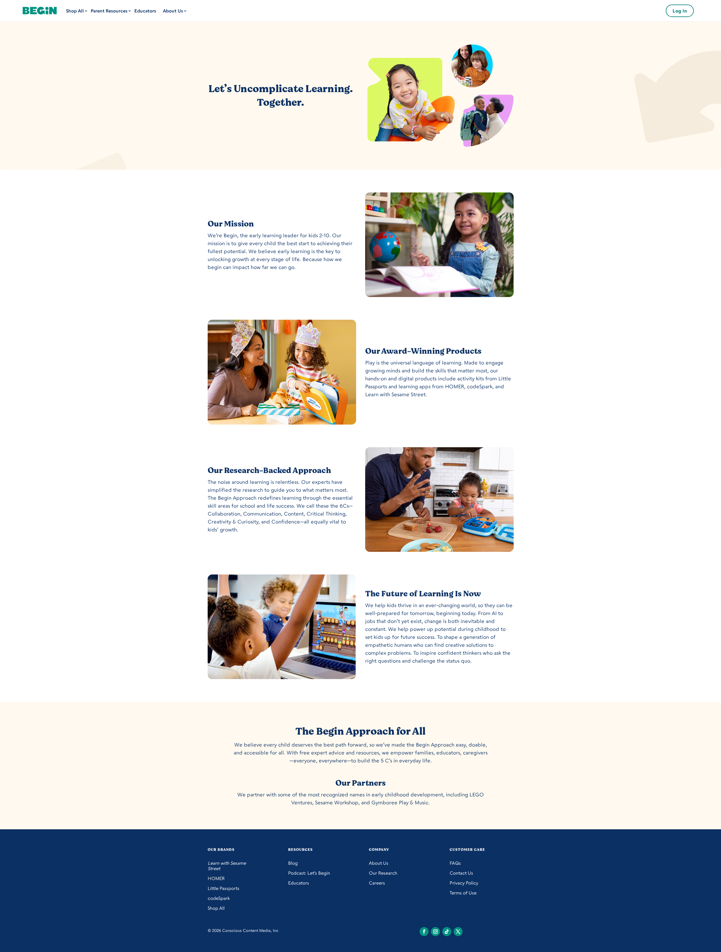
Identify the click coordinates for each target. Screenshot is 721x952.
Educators (145, 11)
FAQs (455, 863)
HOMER (216, 878)
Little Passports (223, 888)
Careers (377, 883)
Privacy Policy (464, 883)
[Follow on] (424, 931)
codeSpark (219, 898)
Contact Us (461, 873)
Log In (680, 11)
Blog (293, 863)
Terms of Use (463, 893)
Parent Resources (109, 11)
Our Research (383, 873)
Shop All (75, 11)
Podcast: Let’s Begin (309, 873)
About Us (173, 11)
